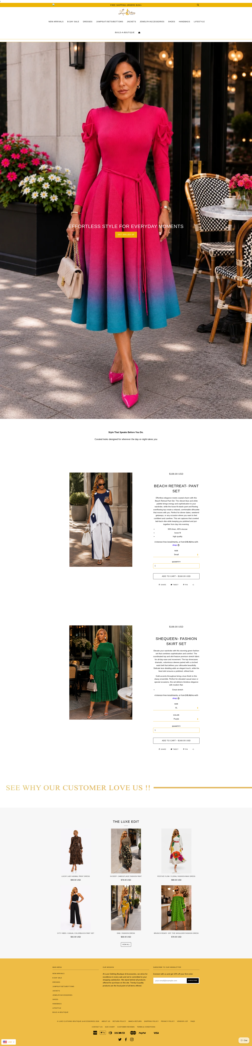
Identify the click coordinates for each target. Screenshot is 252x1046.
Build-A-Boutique (125, 32)
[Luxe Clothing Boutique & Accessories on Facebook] (126, 1040)
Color (176, 715)
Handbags (184, 22)
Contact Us (97, 1027)
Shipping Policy (151, 1021)
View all (126, 944)
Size (176, 550)
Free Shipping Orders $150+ (126, 5)
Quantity (176, 562)
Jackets (131, 22)
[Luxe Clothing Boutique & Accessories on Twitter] (120, 1040)
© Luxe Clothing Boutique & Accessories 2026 (78, 1021)
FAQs (193, 1021)
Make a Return (135, 1021)
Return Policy (119, 1021)
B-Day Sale (73, 22)
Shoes (171, 22)
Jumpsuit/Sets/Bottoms (109, 22)
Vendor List (182, 1021)
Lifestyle (199, 22)
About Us (106, 1021)
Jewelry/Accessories (152, 22)
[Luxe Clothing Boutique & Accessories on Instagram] (132, 1040)
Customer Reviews (126, 1027)
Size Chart (110, 1027)
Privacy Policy (168, 1021)
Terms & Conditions (146, 1027)
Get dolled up (126, 234)
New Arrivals (56, 22)
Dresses (87, 22)
